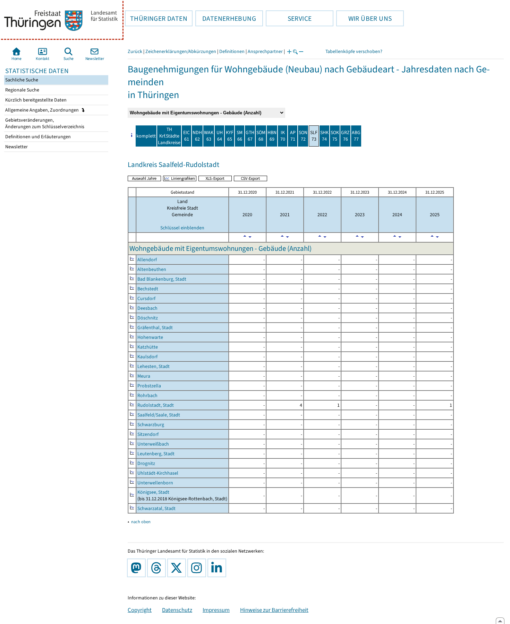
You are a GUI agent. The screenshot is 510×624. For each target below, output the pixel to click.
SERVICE (289, 18)
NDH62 (197, 135)
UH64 (219, 135)
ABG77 (356, 135)
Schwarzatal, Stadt (156, 508)
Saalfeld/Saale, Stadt (158, 415)
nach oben (141, 522)
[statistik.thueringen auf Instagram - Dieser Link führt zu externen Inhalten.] (198, 568)
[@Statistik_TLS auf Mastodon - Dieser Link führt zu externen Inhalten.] (138, 568)
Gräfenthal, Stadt (155, 327)
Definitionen (232, 51)
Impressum (216, 610)
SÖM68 (260, 135)
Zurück (135, 51)
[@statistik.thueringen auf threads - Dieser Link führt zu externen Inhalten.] (158, 568)
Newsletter (16, 146)
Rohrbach (147, 395)
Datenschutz (177, 610)
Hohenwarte (150, 337)
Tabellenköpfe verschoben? (353, 51)
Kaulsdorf (147, 356)
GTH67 (250, 135)
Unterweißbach (153, 444)
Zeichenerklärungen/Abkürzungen (180, 51)
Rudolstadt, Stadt (155, 405)
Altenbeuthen (151, 269)
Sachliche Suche (21, 80)
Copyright (140, 610)
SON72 (303, 135)
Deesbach (147, 308)
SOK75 (335, 135)
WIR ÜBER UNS (364, 18)
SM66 (240, 135)
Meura (143, 376)
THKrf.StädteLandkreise (169, 136)
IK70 (282, 135)
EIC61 (186, 135)
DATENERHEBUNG (225, 18)
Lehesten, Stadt (153, 366)
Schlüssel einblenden (182, 228)
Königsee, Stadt (153, 492)
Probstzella (149, 386)
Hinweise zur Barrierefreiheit (274, 610)
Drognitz (146, 463)
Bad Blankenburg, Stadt (161, 279)
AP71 (293, 135)
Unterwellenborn (155, 483)
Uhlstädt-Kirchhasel (157, 473)
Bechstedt (147, 288)
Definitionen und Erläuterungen (37, 136)
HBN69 (272, 135)
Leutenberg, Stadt (156, 453)
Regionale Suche (21, 90)
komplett (146, 136)
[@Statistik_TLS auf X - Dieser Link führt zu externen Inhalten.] (178, 568)
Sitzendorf (148, 434)
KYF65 (229, 135)
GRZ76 (345, 135)
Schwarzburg (150, 424)
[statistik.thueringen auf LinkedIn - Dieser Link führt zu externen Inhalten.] (218, 568)
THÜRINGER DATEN (156, 18)
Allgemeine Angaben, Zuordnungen (42, 110)
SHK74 (324, 135)
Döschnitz (147, 318)
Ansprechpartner (265, 51)
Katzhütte (147, 347)
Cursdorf (146, 298)
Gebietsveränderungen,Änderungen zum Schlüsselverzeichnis (44, 123)
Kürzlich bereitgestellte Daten (35, 100)
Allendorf (147, 259)
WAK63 (208, 135)
